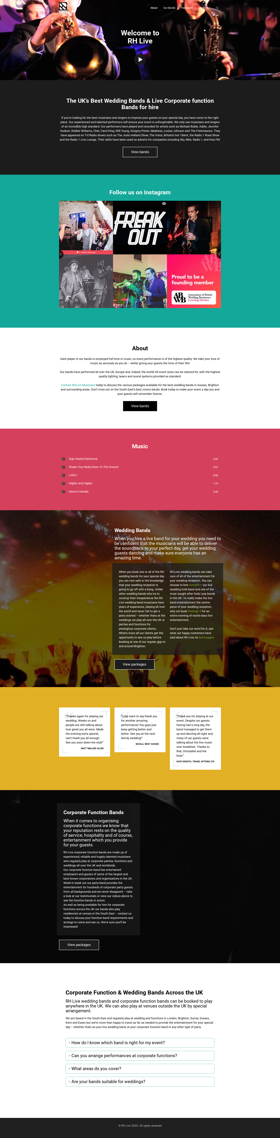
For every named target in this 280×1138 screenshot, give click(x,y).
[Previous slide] (59, 254)
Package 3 (194, 611)
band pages (206, 637)
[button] (154, 8)
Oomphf (194, 585)
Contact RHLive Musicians (78, 385)
